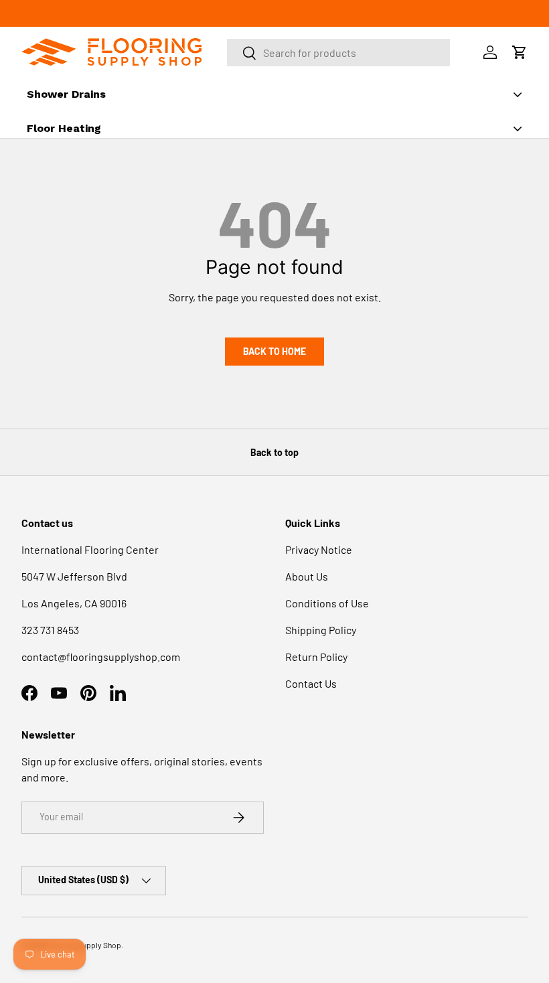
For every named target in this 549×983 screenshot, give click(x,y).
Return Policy (316, 656)
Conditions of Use (327, 603)
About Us (306, 576)
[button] (519, 52)
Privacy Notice (318, 549)
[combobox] (339, 52)
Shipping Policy (320, 629)
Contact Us (311, 683)
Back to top (274, 452)
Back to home (274, 351)
